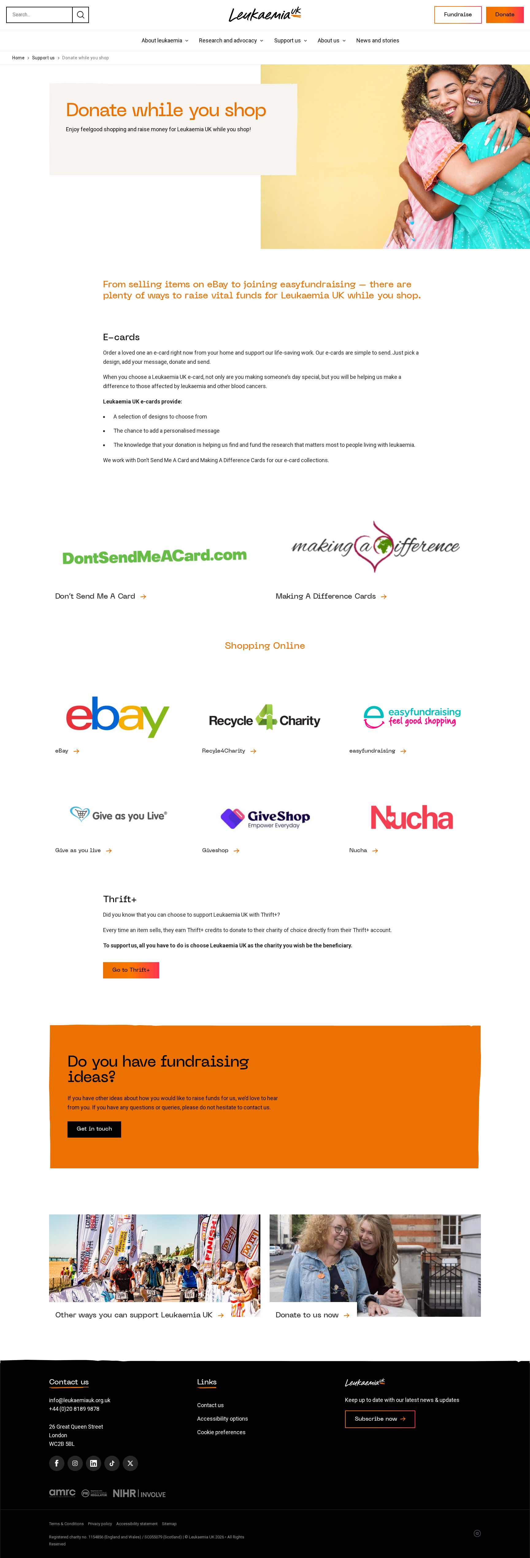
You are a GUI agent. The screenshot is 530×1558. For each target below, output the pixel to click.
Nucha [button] (412, 830)
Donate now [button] (375, 1278)
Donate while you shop (85, 57)
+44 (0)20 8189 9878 (74, 1409)
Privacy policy (100, 1523)
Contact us (210, 1405)
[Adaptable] (477, 1534)
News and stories (377, 40)
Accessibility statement (137, 1523)
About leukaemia (162, 40)
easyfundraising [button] (412, 730)
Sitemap (169, 1523)
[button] (458, 15)
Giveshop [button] (265, 830)
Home (18, 57)
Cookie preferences (221, 1432)
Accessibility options (222, 1418)
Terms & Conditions (66, 1523)
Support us (287, 40)
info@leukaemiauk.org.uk (79, 1400)
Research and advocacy (228, 40)
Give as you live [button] (118, 830)
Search (80, 15)
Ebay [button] (118, 730)
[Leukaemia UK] (265, 14)
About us (329, 40)
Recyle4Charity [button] (265, 730)
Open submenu (186, 40)
